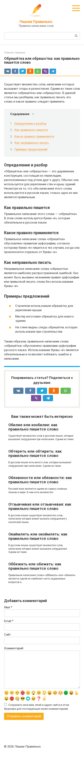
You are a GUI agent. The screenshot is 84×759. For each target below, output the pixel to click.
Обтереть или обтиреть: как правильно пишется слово (35, 453)
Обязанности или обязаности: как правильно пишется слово (40, 479)
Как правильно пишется (31, 130)
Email (8, 621)
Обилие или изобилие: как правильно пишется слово (33, 426)
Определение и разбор (30, 123)
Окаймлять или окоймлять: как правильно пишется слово (37, 536)
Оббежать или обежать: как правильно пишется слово (34, 566)
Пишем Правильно (36, 21)
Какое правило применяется (34, 136)
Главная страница (14, 52)
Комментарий (13, 648)
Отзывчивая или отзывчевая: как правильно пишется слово (39, 506)
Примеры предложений (30, 149)
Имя (8, 607)
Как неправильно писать (31, 143)
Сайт (7, 634)
